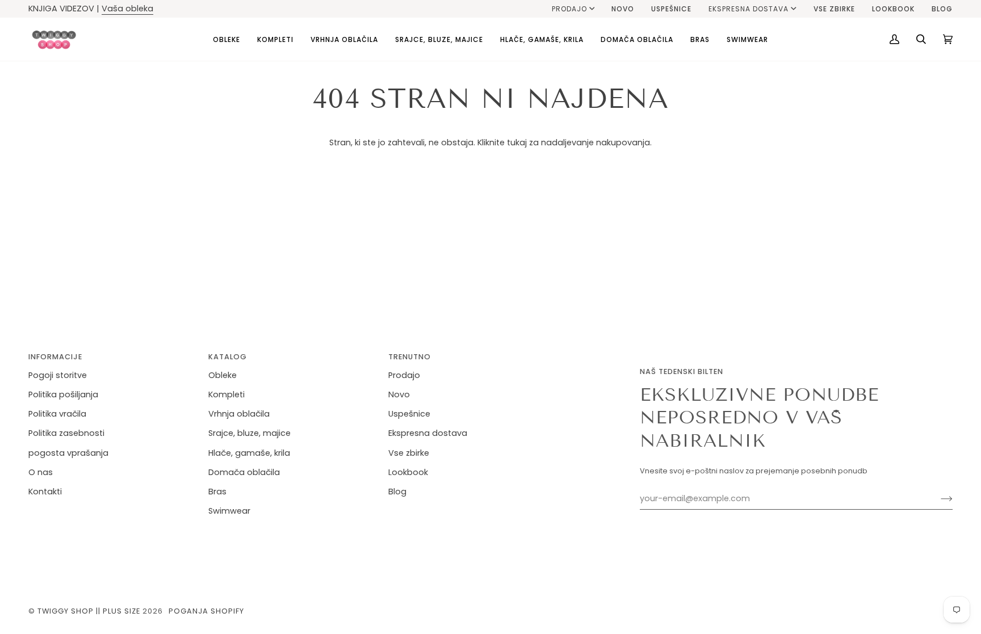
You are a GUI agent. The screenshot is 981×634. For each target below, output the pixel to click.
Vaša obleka (127, 8)
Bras (217, 491)
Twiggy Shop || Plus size (88, 611)
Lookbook (408, 472)
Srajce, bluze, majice (249, 433)
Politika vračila (57, 413)
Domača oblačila (244, 472)
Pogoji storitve (57, 375)
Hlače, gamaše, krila (249, 453)
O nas (40, 472)
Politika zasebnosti (66, 433)
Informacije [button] (55, 357)
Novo (399, 394)
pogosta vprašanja (68, 453)
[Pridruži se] (938, 499)
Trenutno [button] (409, 357)
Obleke (222, 375)
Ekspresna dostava (748, 9)
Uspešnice (409, 413)
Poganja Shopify (206, 611)
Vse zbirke (408, 453)
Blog (397, 491)
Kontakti (45, 491)
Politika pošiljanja (63, 394)
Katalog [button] (227, 357)
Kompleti (226, 394)
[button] (226, 39)
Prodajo (569, 9)
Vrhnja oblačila (239, 413)
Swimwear (229, 511)
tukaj (517, 142)
